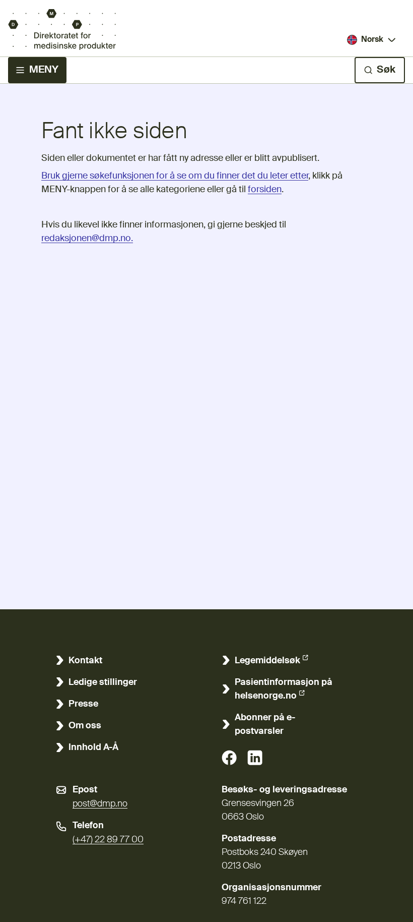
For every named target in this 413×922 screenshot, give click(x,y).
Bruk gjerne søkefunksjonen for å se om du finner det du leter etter (174, 176)
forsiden (265, 189)
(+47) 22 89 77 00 (108, 839)
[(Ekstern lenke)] (229, 757)
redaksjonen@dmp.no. (87, 238)
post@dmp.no (100, 804)
